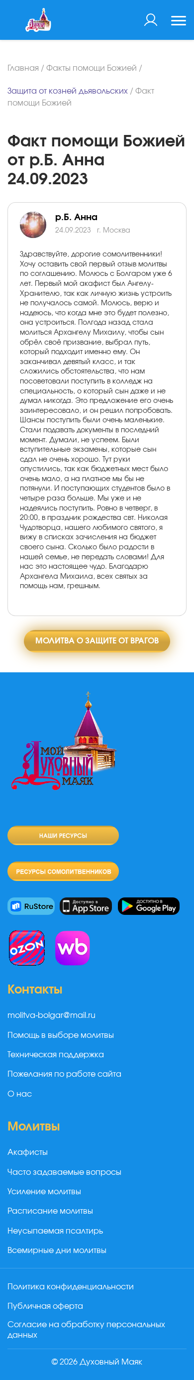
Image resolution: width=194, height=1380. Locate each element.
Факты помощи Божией (91, 68)
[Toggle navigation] (179, 21)
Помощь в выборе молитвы (60, 1035)
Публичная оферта (45, 1306)
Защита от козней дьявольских (67, 91)
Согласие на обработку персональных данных (86, 1330)
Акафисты (27, 1152)
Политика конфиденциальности (70, 1287)
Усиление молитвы (44, 1192)
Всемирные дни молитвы (56, 1251)
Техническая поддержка (55, 1055)
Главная (23, 68)
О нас (19, 1094)
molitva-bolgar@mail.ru (51, 1015)
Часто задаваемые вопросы (64, 1172)
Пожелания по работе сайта (64, 1074)
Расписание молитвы (50, 1211)
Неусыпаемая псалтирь (55, 1231)
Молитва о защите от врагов (97, 641)
